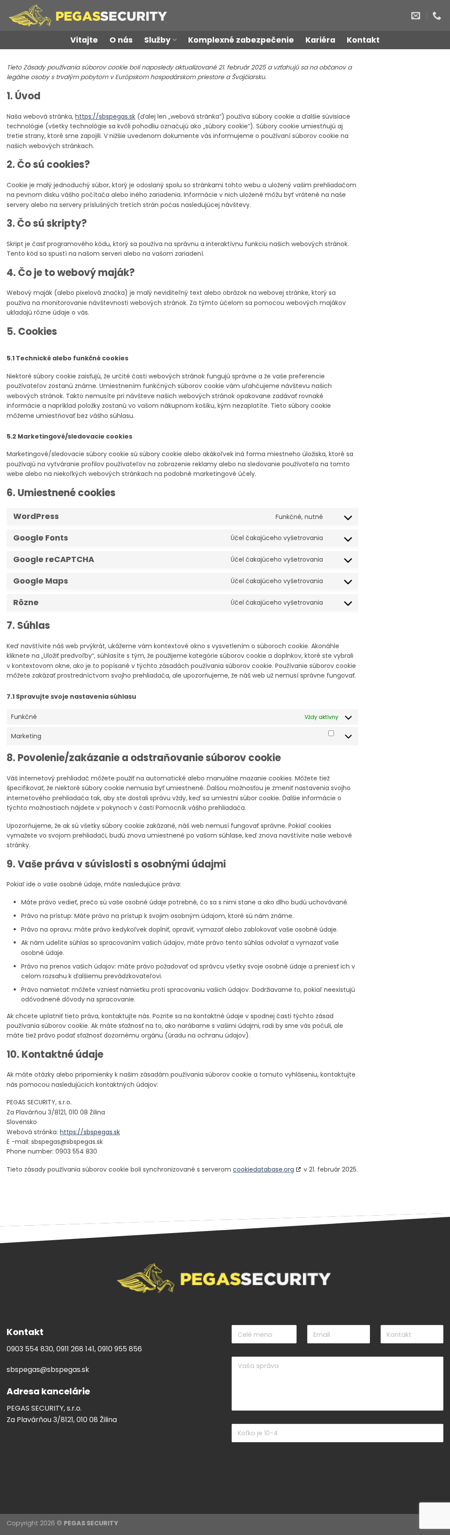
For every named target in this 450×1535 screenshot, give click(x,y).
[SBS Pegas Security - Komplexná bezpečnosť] (127, 15)
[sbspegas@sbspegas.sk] (416, 15)
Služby (157, 40)
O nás (121, 40)
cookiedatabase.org (263, 1169)
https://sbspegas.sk (105, 116)
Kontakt (363, 40)
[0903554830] (437, 15)
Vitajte (84, 40)
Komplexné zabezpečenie (241, 40)
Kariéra (320, 40)
